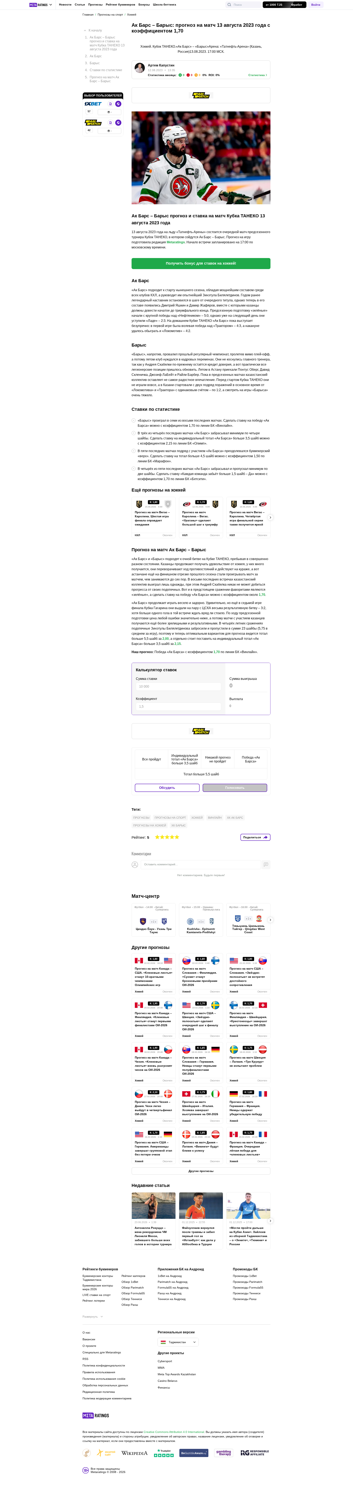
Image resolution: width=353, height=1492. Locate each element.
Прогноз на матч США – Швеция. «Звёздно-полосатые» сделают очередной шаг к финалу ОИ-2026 (200, 1021)
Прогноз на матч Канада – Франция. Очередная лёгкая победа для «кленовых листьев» (248, 1148)
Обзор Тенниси (132, 1299)
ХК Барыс (178, 825)
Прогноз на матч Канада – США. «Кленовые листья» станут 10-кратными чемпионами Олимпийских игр (153, 977)
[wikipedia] (134, 1453)
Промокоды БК (245, 1269)
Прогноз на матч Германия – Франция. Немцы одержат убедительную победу (246, 1108)
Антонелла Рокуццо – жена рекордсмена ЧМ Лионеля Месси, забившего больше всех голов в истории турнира (153, 1236)
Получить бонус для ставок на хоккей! (201, 263)
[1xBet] (94, 98)
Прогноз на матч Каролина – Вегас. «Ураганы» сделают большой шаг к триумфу (200, 518)
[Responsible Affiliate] (254, 1453)
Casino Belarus (167, 1380)
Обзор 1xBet (130, 1281)
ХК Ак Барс (235, 817)
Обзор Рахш (130, 1304)
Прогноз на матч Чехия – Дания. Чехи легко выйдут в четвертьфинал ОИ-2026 (153, 1108)
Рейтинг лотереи (94, 1300)
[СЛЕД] (270, 517)
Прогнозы (95, 4)
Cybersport (165, 1361)
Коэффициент (146, 699)
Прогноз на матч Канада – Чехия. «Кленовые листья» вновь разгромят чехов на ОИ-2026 (153, 1063)
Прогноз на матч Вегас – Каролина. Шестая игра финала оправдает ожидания (152, 518)
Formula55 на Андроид (173, 1287)
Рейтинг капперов (133, 1276)
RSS (85, 1359)
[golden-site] (105, 1453)
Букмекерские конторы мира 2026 (98, 1287)
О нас (86, 1332)
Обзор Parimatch (133, 1287)
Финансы (164, 1387)
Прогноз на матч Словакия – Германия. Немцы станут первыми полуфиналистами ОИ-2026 (199, 1065)
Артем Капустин (161, 65)
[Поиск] (229, 4)
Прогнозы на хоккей (149, 825)
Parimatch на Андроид (172, 1281)
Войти (315, 4)
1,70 (262, 594)
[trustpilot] (164, 1453)
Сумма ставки (146, 678)
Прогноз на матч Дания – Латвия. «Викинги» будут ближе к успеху (200, 1146)
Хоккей (197, 817)
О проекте (89, 1345)
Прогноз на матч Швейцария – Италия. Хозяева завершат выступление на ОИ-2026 (200, 1108)
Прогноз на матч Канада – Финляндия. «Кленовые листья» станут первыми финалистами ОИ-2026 (153, 1019)
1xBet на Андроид (170, 1276)
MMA (161, 1367)
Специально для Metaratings (102, 1352)
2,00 (165, 638)
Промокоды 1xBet (245, 1276)
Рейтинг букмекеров (120, 4)
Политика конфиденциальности (104, 1365)
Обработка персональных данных (105, 1385)
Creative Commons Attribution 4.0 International (174, 1432)
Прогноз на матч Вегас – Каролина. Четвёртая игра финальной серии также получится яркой (247, 518)
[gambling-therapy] (223, 1453)
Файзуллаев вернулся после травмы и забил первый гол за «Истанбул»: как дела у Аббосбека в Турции (199, 1236)
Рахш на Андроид (169, 1293)
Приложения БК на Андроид (181, 1269)
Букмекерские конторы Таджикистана (98, 1277)
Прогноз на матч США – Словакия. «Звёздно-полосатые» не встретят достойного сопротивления (247, 977)
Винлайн (215, 817)
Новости (65, 4)
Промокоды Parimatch (247, 1281)
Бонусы (144, 4)
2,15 (177, 644)
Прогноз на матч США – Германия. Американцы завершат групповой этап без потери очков (153, 1148)
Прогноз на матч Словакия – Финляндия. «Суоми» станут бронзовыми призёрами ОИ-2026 (199, 977)
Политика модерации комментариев (107, 1398)
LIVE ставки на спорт (97, 1295)
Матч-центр (146, 896)
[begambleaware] (194, 1453)
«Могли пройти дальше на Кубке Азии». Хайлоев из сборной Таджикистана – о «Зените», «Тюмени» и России (248, 1236)
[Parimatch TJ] (94, 116)
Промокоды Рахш (244, 1299)
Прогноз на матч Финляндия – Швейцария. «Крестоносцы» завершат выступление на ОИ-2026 (248, 1019)
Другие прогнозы (151, 947)
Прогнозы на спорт (170, 817)
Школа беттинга (164, 4)
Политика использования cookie (104, 1378)
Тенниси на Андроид (171, 1299)
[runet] (87, 1453)
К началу (95, 27)
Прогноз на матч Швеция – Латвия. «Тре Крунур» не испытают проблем (248, 1061)
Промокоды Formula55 (248, 1287)
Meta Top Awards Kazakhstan (177, 1374)
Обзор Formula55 (133, 1293)
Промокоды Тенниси (246, 1293)
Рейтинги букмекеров (100, 1269)
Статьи (80, 4)
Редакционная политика (99, 1391)
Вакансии (89, 1339)
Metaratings (176, 242)
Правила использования (99, 1372)
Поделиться (252, 837)
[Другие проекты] (40, 5)
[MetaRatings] (96, 1415)
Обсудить (167, 787)
